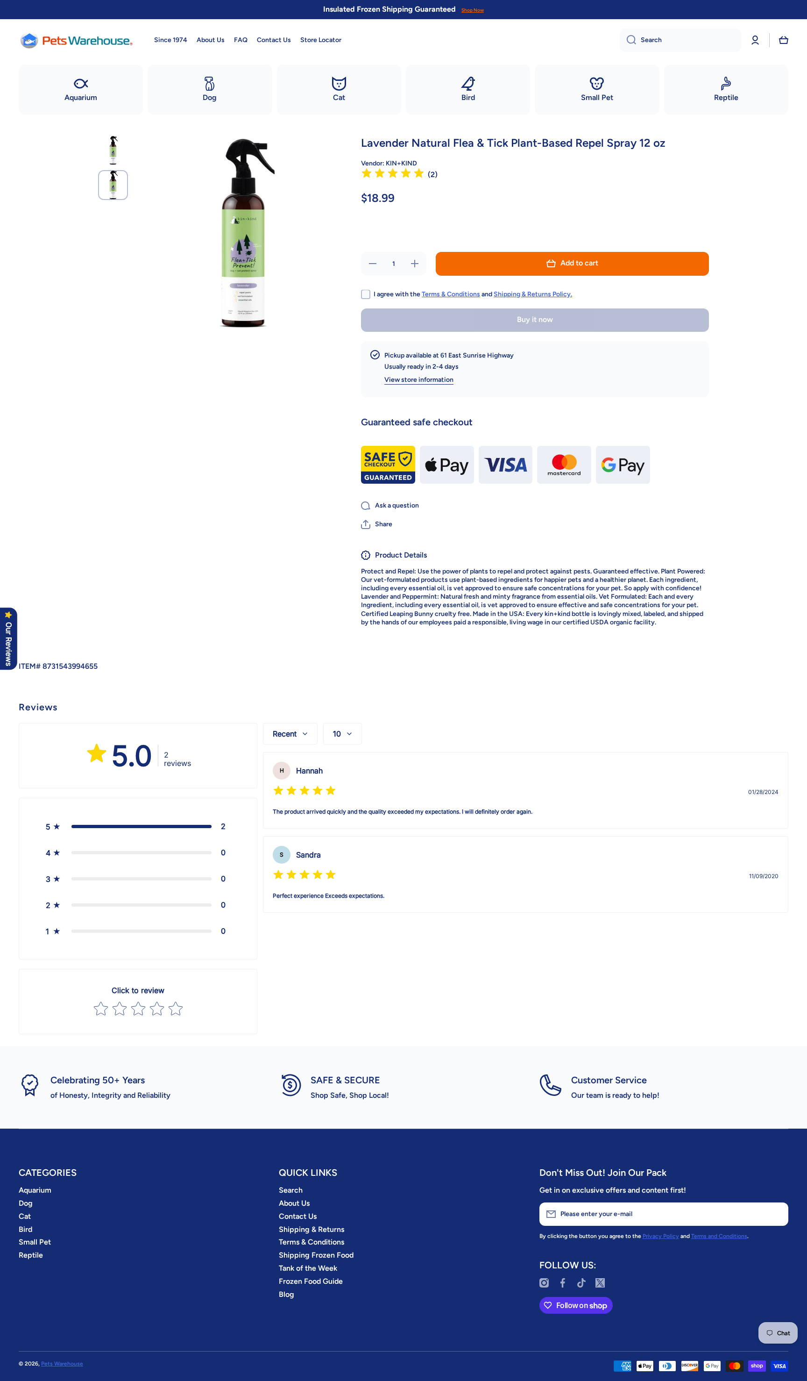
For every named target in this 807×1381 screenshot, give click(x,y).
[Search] (628, 40)
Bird (25, 1229)
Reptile (31, 1255)
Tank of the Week (308, 1268)
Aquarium (35, 1190)
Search (291, 1190)
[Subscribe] (776, 1214)
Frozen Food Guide (311, 1281)
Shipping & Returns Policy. (533, 294)
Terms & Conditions (451, 294)
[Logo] (77, 40)
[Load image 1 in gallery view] (113, 150)
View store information (418, 380)
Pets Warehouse (62, 1363)
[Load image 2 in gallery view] (113, 185)
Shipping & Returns (311, 1229)
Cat (25, 1216)
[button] (783, 40)
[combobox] (680, 40)
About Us (294, 1203)
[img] (393, 174)
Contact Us (298, 1216)
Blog (286, 1294)
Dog (26, 1203)
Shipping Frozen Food (316, 1255)
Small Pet (35, 1242)
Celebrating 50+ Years (97, 1080)
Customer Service (609, 1080)
